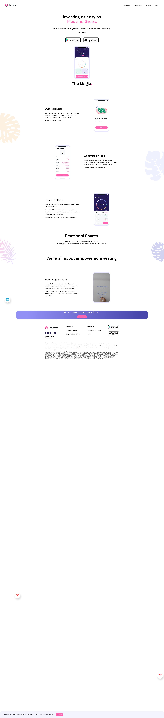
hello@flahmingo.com (49, 336)
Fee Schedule (90, 326)
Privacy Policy (69, 326)
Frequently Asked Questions (94, 330)
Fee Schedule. (77, 349)
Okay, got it (59, 714)
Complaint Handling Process (73, 334)
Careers (89, 334)
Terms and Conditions (71, 330)
